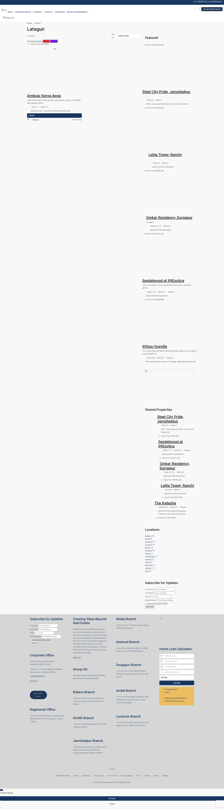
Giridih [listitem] (147, 562)
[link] (54, 73)
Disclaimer (86, 776)
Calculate (176, 683)
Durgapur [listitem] (148, 542)
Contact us (34, 681)
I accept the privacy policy (157, 603)
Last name (149, 593)
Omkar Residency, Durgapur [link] (169, 217)
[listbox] (128, 36)
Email (147, 597)
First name (149, 589)
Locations (48, 12)
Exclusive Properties (23, 12)
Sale (29, 41)
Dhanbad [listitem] (148, 550)
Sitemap (165, 776)
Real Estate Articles (63, 776)
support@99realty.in (37, 676)
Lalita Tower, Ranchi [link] (165, 154)
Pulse (138, 776)
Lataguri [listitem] (148, 568)
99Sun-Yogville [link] (154, 346)
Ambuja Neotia (36, 41)
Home (29, 23)
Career (75, 776)
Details (31, 115)
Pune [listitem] (147, 571)
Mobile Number (151, 600)
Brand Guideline (127, 776)
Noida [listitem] (147, 539)
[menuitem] (199, 9)
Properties (37, 12)
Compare (112, 798)
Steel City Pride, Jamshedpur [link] (166, 91)
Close (112, 804)
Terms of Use (112, 776)
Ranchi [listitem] (147, 553)
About (10, 12)
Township (54, 41)
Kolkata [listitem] (148, 536)
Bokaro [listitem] (147, 548)
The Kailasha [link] (165, 503)
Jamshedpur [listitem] (150, 556)
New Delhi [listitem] (149, 565)
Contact (147, 776)
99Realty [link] (35, 120)
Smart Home (60, 12)
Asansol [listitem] (148, 559)
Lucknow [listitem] (148, 545)
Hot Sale (46, 41)
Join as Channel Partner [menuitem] (212, 9)
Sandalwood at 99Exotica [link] (163, 280)
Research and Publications (77, 12)
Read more (77, 657)
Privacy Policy (98, 776)
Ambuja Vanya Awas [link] (44, 95)
